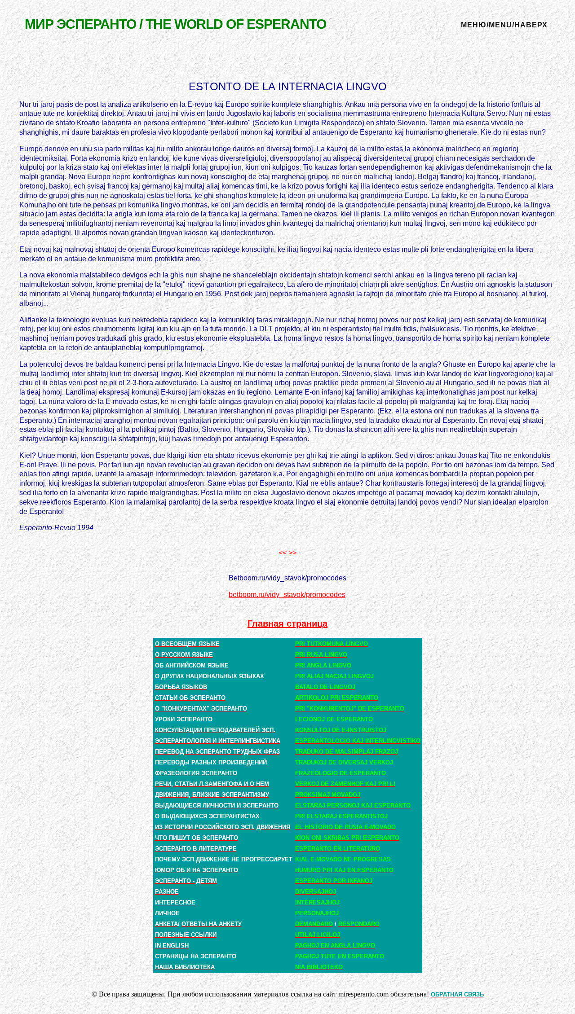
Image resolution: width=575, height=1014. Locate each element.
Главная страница (287, 623)
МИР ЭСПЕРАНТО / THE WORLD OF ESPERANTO (175, 24)
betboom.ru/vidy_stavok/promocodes (287, 594)
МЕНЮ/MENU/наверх (504, 25)
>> (292, 553)
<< (283, 553)
